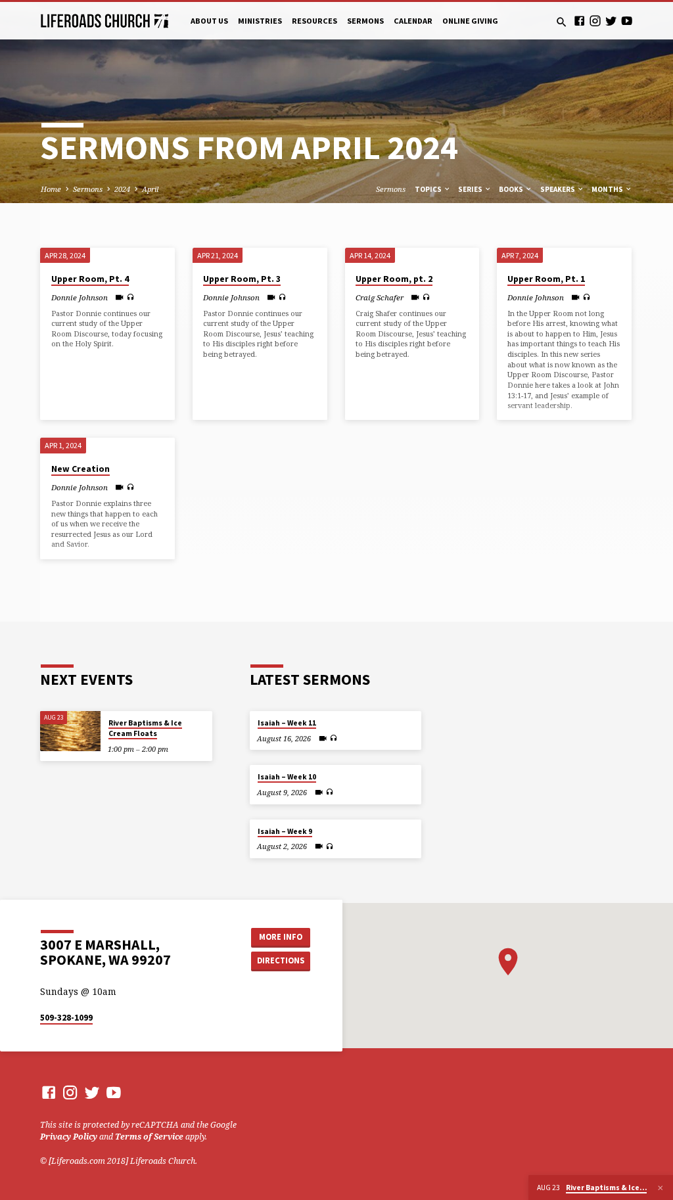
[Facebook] (579, 21)
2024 (122, 189)
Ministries (260, 21)
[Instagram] (595, 21)
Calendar (413, 21)
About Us (209, 21)
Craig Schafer (380, 297)
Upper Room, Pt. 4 (90, 279)
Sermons (365, 21)
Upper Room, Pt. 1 (546, 279)
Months (608, 189)
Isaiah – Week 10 (287, 776)
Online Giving (470, 21)
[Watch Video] (119, 297)
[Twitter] (611, 21)
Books (511, 189)
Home (51, 189)
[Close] (660, 1188)
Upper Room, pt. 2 (394, 279)
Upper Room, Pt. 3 (242, 279)
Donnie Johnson (79, 297)
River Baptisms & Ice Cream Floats (145, 728)
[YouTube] (626, 21)
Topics (429, 189)
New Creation (80, 468)
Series (471, 189)
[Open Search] (561, 22)
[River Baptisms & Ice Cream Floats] (70, 731)
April (150, 189)
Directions (280, 960)
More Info (280, 937)
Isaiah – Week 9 (285, 831)
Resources (314, 21)
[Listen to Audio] (130, 297)
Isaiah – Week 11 (287, 722)
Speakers (558, 189)
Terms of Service (149, 1136)
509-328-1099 (66, 1017)
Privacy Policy (68, 1136)
